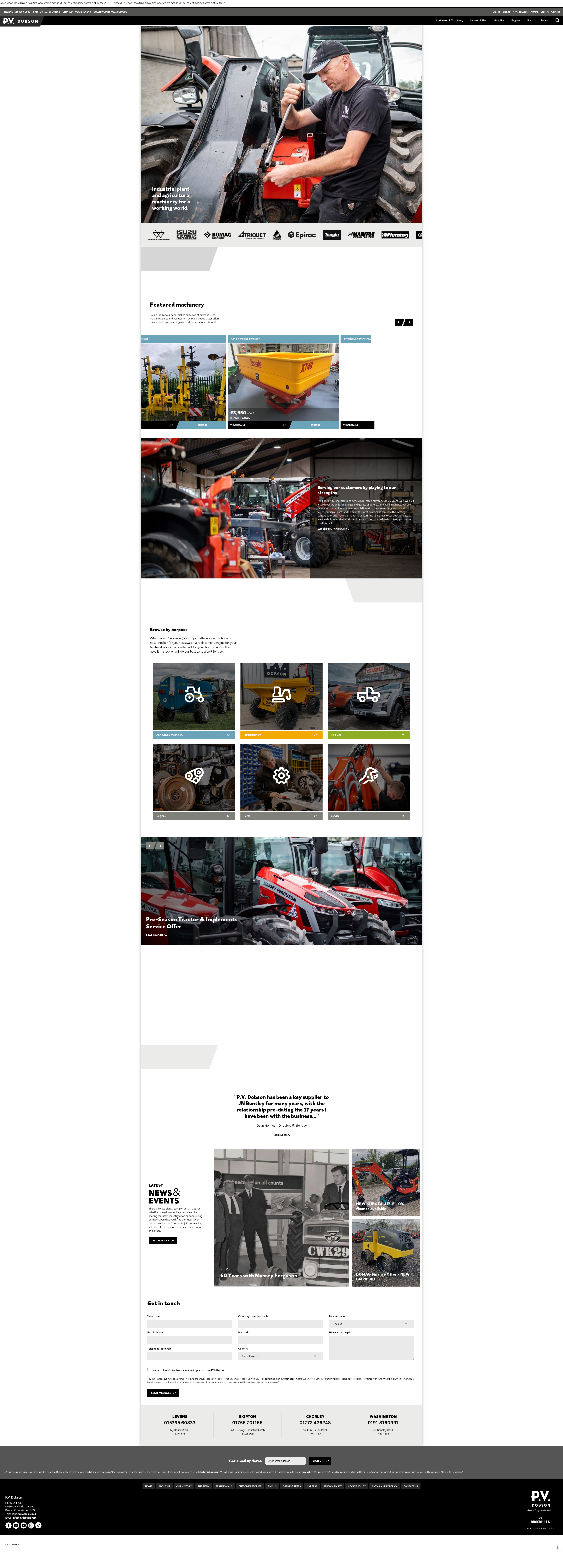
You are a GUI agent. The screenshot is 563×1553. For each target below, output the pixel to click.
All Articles (160, 1240)
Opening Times (292, 1486)
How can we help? (339, 1332)
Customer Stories (250, 1486)
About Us (164, 1486)
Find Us (272, 1486)
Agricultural (443, 20)
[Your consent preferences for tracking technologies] (558, 1548)
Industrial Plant (478, 20)
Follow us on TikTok (38, 1525)
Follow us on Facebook (8, 1525)
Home (148, 1486)
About (496, 11)
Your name (153, 1316)
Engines (515, 20)
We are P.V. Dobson (331, 529)
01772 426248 (83, 11)
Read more (281, 1218)
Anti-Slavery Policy (384, 1486)
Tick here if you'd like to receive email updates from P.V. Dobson (188, 1370)
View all (194, 701)
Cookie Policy (357, 1486)
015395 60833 (22, 11)
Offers (534, 11)
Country (243, 1348)
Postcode (243, 1332)
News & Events (521, 11)
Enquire (200, 425)
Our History (183, 1486)
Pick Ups (499, 20)
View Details (123, 425)
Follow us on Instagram (31, 1525)
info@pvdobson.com (291, 1378)
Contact (555, 11)
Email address (155, 1332)
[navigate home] (20, 17)
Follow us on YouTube (23, 1525)
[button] (398, 322)
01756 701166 (52, 11)
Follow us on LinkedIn (16, 1525)
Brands (506, 11)
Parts (530, 20)
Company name (253, 1316)
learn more (154, 935)
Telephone (159, 1348)
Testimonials (224, 1486)
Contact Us (411, 1486)
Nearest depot (337, 1316)
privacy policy (388, 1378)
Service (545, 20)
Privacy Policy (333, 1486)
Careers (545, 11)
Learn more (369, 782)
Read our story (281, 1134)
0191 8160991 (119, 11)
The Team (203, 1486)
